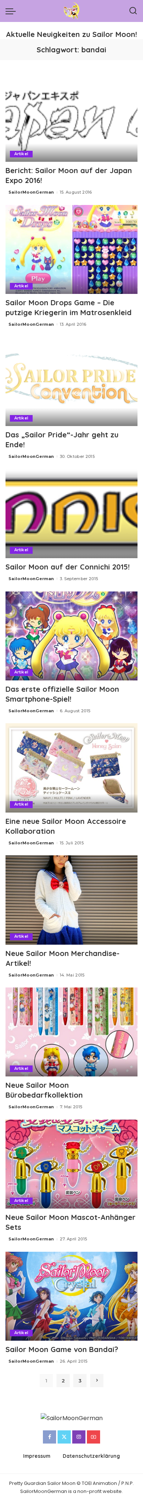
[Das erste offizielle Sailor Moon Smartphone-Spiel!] (72, 635)
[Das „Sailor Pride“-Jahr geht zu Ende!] (72, 381)
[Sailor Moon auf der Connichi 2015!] (72, 513)
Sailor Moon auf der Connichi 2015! (68, 566)
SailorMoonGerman (31, 192)
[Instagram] (78, 1437)
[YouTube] (93, 1437)
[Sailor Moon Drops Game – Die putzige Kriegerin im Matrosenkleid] (72, 249)
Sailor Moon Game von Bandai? (62, 1349)
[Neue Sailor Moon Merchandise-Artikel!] (72, 899)
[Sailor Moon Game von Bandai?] (72, 1296)
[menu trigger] (12, 11)
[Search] (133, 11)
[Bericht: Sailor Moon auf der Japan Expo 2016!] (72, 117)
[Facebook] (49, 1437)
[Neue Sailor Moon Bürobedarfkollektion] (72, 1031)
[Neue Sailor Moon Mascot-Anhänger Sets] (72, 1164)
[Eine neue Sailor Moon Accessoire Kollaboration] (72, 767)
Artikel (21, 154)
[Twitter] (64, 1437)
